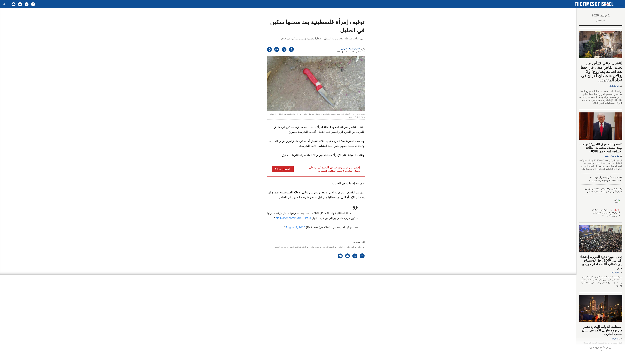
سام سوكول (615, 272)
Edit (338, 51)
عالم (360, 247)
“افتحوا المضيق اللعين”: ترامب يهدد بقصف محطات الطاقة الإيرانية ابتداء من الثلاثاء (600, 147)
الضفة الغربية (328, 247)
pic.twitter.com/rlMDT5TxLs (293, 218)
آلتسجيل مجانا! (282, 169)
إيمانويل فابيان (614, 86)
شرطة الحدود (280, 247)
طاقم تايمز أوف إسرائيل (351, 48)
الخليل (340, 247)
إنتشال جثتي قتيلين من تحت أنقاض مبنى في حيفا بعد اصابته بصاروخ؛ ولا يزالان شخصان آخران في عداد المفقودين (601, 71)
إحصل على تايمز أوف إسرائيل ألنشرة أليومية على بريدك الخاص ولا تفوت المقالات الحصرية (334, 169)
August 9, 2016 (295, 227)
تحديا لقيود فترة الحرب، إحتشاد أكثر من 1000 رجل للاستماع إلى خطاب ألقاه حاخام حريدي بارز (601, 262)
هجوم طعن (314, 247)
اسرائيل (350, 247)
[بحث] (4, 4)
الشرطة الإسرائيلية (298, 247)
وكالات (607, 156)
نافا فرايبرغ (615, 156)
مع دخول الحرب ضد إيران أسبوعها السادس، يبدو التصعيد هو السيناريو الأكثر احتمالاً (606, 213)
